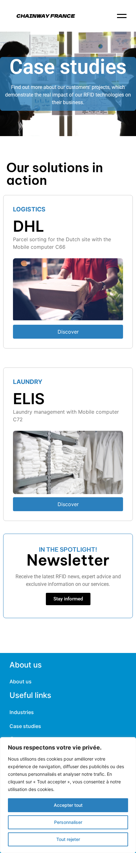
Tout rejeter (68, 839)
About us (20, 681)
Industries (21, 712)
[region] (68, 795)
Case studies (25, 726)
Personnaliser (68, 822)
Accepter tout (68, 805)
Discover (68, 332)
